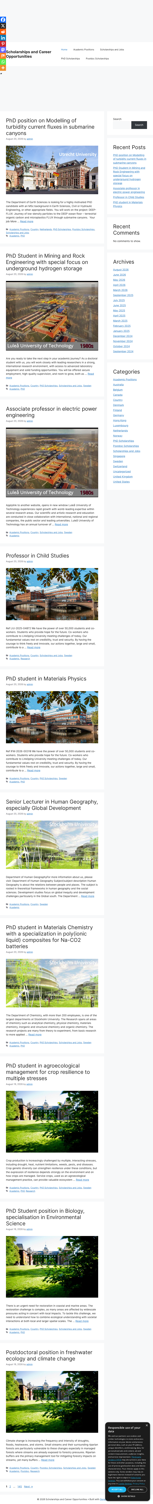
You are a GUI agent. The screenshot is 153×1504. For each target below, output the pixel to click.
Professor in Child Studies (37, 555)
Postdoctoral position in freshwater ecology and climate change (49, 1355)
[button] (127, 1496)
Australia (118, 384)
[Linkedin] (3, 38)
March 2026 (120, 290)
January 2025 (121, 330)
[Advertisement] (76, 21)
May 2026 (119, 279)
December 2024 (123, 336)
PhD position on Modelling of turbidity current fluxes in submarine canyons (50, 126)
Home (64, 49)
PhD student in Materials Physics (46, 678)
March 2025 (120, 320)
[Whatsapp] (3, 62)
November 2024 (123, 341)
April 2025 (119, 315)
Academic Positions (83, 49)
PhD (23, 235)
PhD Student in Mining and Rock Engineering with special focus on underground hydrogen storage (47, 262)
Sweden (87, 385)
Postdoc (25, 1471)
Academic (14, 235)
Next (28, 1486)
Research (25, 658)
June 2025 (119, 305)
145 (20, 1486)
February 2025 (122, 325)
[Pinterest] (3, 44)
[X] (3, 26)
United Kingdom (123, 476)
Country (34, 229)
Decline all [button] (137, 1489)
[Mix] (3, 56)
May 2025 (119, 310)
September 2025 (123, 295)
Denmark (118, 405)
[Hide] (1, 73)
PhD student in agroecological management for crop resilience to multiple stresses (48, 1071)
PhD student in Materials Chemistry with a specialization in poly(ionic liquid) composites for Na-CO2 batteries (49, 936)
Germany (118, 415)
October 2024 (121, 346)
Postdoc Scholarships (97, 58)
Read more (26, 221)
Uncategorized (122, 471)
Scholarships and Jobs (112, 49)
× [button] (147, 1425)
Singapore (119, 456)
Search (117, 119)
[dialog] (127, 1461)
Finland (117, 410)
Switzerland (120, 466)
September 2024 (123, 351)
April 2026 (119, 284)
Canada (118, 394)
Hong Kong (119, 420)
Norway (117, 435)
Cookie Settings (125, 1483)
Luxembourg (120, 425)
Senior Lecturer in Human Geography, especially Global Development (52, 804)
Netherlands (46, 229)
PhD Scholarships (70, 58)
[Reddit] (3, 32)
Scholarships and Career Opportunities (28, 54)
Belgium (118, 389)
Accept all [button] (117, 1489)
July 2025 (119, 300)
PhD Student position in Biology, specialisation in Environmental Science (45, 1217)
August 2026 (121, 269)
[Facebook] (3, 20)
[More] (3, 68)
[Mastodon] (3, 50)
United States (121, 481)
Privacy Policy (139, 1483)
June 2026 (119, 274)
